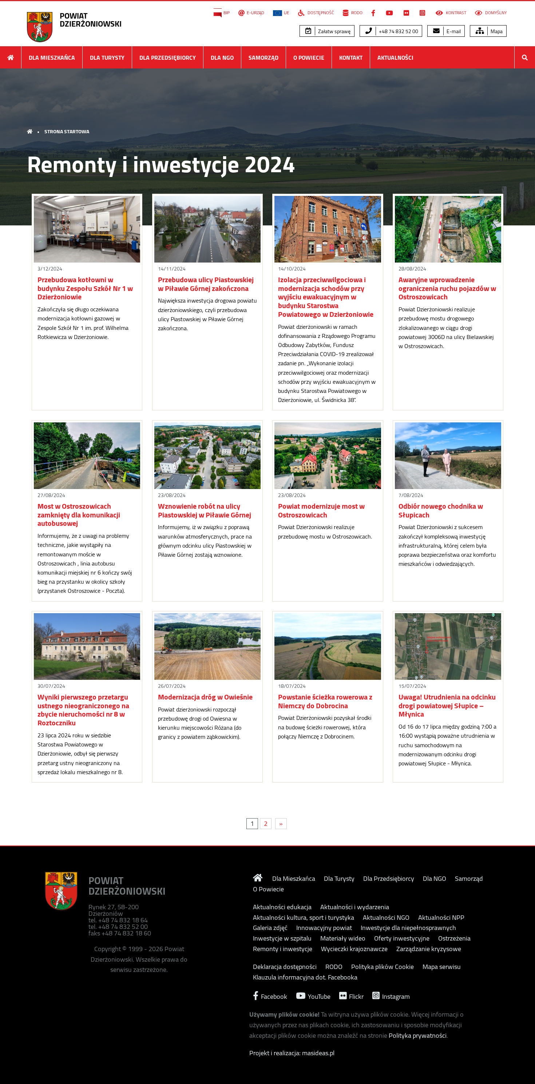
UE (286, 13)
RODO (356, 13)
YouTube (318, 996)
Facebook (273, 996)
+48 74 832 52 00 (398, 31)
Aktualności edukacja (282, 907)
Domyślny (495, 13)
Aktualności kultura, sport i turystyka (303, 917)
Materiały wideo (342, 938)
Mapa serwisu (442, 966)
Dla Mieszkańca (52, 57)
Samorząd (263, 57)
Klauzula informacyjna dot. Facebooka (305, 977)
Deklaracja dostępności (285, 966)
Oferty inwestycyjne (401, 938)
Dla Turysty (107, 57)
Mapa (496, 31)
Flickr (356, 996)
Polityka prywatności (418, 1035)
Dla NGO (222, 57)
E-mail (453, 31)
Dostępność (320, 13)
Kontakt (350, 57)
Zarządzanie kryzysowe (428, 949)
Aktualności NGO (386, 917)
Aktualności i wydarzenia (354, 907)
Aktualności (395, 57)
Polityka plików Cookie (382, 966)
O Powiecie (308, 57)
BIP (226, 13)
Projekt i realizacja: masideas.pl (291, 1053)
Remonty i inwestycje (282, 949)
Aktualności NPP (441, 917)
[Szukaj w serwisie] (525, 57)
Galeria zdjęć (270, 928)
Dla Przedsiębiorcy (167, 57)
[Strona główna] (10, 57)
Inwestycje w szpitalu (282, 938)
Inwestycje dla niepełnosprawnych (408, 928)
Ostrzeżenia (454, 938)
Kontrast (455, 13)
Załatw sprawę (333, 31)
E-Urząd (255, 13)
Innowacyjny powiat (324, 928)
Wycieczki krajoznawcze (354, 949)
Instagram (395, 996)
